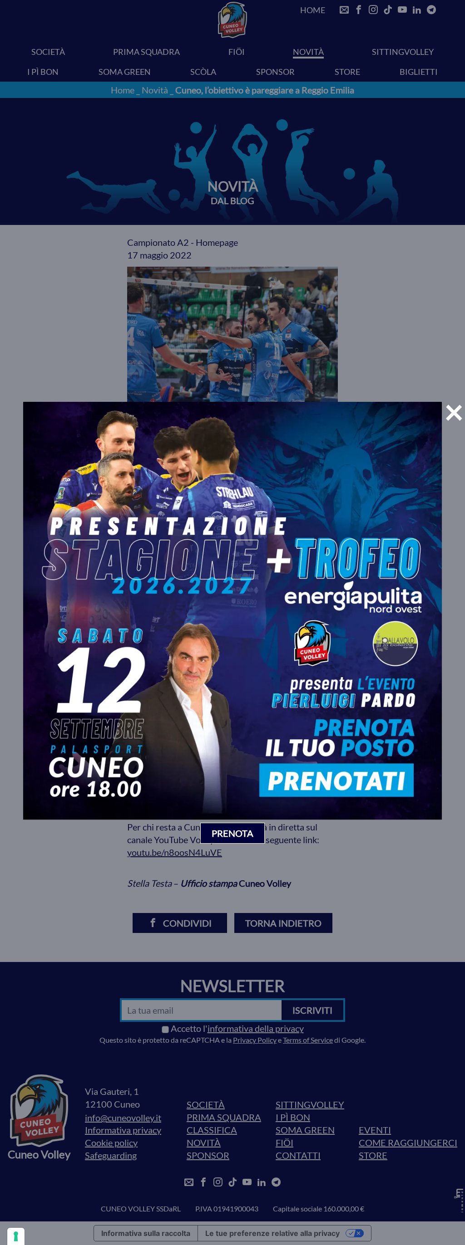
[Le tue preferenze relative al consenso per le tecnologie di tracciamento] (16, 1236)
